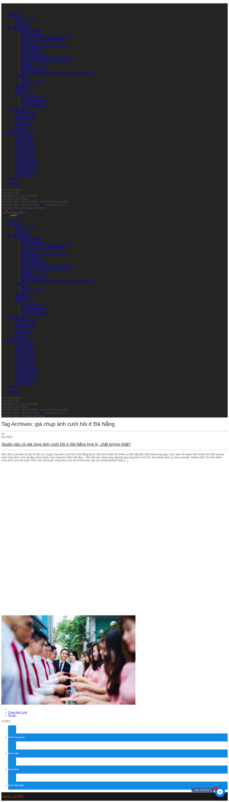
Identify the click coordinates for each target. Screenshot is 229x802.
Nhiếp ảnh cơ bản (32, 97)
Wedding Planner (31, 70)
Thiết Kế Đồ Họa (25, 91)
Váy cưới (20, 85)
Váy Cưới (20, 127)
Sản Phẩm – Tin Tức (20, 133)
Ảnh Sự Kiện (22, 121)
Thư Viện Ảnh (16, 109)
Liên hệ (12, 178)
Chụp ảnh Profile (25, 157)
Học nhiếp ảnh (23, 175)
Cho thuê (20, 76)
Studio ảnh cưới (24, 169)
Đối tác (19, 21)
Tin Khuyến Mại (17, 130)
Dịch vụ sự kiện (24, 154)
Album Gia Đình (24, 115)
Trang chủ (14, 12)
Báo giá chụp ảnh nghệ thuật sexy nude (45, 61)
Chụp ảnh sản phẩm (27, 160)
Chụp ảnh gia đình (32, 49)
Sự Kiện (26, 64)
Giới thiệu (14, 15)
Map (41, 204)
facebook (13, 184)
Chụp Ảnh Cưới (31, 33)
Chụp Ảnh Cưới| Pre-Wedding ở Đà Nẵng (46, 36)
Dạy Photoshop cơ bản (35, 100)
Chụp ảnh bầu (23, 148)
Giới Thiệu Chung (25, 18)
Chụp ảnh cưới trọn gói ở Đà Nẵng (42, 39)
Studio (25, 79)
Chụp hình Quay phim (28, 30)
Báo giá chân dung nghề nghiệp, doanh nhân (48, 58)
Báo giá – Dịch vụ (18, 27)
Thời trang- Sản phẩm (34, 67)
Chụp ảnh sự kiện (25, 151)
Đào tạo (19, 94)
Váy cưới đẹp (23, 142)
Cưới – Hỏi (28, 42)
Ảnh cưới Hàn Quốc (27, 172)
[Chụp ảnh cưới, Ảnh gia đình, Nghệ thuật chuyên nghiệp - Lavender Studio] (14, 215)
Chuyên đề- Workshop (34, 106)
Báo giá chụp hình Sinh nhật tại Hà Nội (44, 45)
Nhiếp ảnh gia (23, 24)
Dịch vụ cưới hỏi (25, 139)
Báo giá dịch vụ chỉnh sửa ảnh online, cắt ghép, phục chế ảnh (58, 73)
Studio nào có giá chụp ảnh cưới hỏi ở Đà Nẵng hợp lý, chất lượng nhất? (66, 444)
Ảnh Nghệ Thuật (24, 118)
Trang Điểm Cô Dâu (27, 166)
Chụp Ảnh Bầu (30, 52)
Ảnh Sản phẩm (24, 124)
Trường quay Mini (32, 82)
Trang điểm (21, 88)
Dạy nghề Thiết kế (32, 103)
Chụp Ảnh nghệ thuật (34, 55)
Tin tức (12, 715)
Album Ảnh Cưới (25, 112)
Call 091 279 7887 (12, 796)
